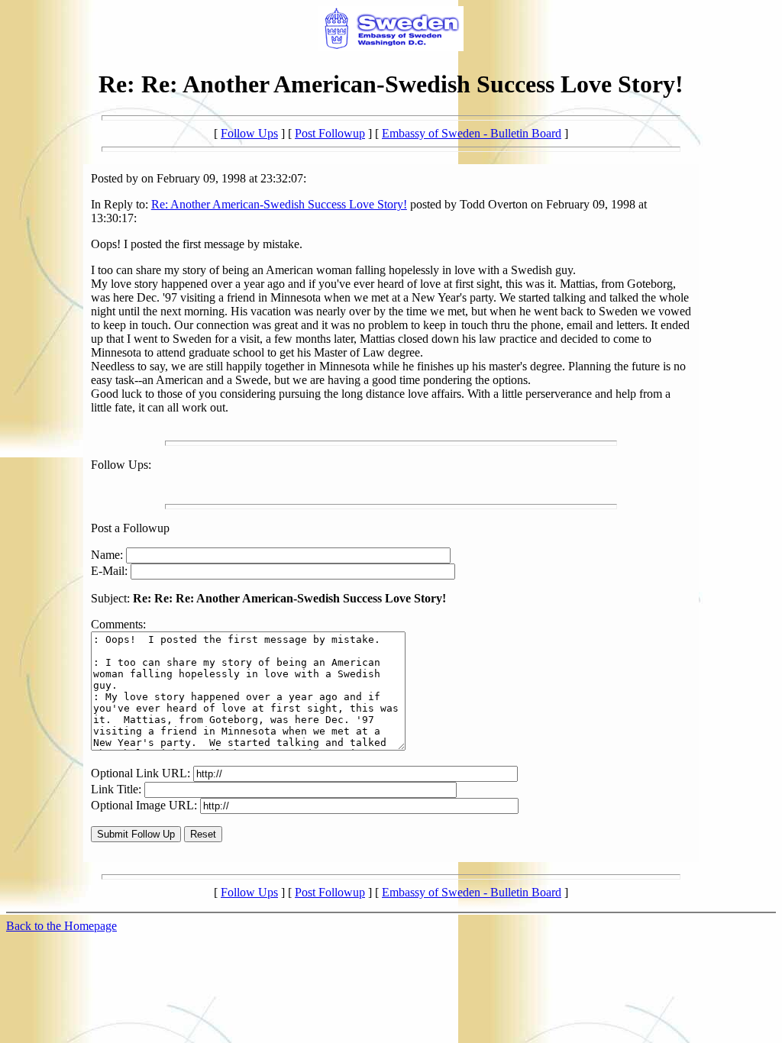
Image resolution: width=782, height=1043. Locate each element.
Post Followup (330, 133)
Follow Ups (249, 133)
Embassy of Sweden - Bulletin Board (471, 133)
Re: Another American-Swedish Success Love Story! (279, 204)
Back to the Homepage (61, 925)
